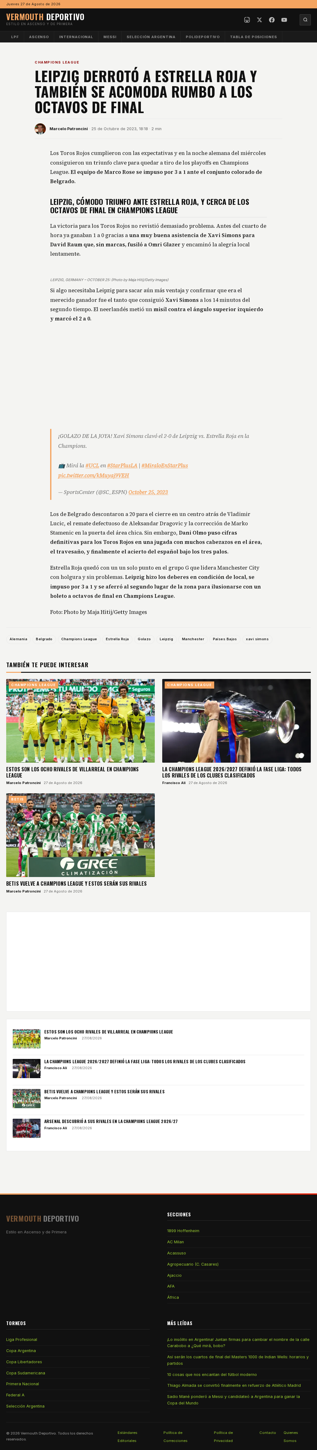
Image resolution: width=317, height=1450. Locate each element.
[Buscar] (305, 19)
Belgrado (44, 639)
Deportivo (45, 16)
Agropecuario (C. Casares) (193, 1264)
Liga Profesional (21, 1339)
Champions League (57, 62)
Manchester (193, 639)
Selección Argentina (151, 37)
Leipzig (166, 639)
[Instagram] (247, 19)
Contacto (267, 1432)
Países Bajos (225, 639)
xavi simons (257, 639)
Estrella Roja (117, 639)
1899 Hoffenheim (183, 1230)
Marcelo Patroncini (69, 128)
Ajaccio (174, 1275)
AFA (171, 1286)
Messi (109, 37)
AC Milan (175, 1242)
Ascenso (39, 37)
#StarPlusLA (122, 465)
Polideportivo (203, 37)
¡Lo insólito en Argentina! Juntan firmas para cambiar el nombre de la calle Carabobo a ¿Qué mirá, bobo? (238, 1342)
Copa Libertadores (24, 1362)
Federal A (15, 1395)
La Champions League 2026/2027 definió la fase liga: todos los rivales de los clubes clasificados (232, 772)
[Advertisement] (158, 375)
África (173, 1297)
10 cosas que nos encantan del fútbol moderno (212, 1374)
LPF (15, 37)
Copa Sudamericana (25, 1373)
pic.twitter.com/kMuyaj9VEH (93, 475)
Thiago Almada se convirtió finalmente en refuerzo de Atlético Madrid (234, 1385)
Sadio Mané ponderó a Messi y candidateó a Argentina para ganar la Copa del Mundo (233, 1399)
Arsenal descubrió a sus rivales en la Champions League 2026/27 (111, 1121)
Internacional (76, 37)
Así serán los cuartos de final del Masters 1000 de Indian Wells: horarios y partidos (238, 1360)
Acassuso (176, 1253)
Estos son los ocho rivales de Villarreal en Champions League (72, 772)
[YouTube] (284, 19)
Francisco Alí (173, 783)
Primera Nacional (22, 1384)
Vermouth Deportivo (38, 1433)
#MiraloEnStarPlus (164, 465)
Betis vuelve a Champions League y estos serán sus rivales (76, 883)
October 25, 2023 (148, 492)
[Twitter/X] (259, 19)
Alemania (18, 639)
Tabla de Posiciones (253, 37)
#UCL (92, 465)
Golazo (144, 639)
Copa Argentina (21, 1350)
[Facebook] (271, 19)
